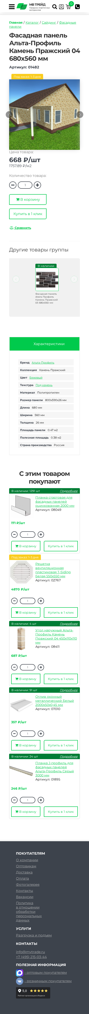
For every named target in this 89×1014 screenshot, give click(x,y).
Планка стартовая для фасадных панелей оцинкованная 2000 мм (54, 501)
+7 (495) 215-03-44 (31, 957)
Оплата (22, 878)
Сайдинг (49, 22)
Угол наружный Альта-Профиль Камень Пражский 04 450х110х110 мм (56, 636)
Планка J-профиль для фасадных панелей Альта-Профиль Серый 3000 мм (54, 769)
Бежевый (35, 377)
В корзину (29, 199)
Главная (16, 22)
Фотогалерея (27, 884)
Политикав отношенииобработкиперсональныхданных (29, 911)
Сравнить (22, 228)
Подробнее (69, 491)
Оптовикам (26, 866)
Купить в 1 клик (27, 214)
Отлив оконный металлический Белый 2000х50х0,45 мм (54, 701)
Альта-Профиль (43, 362)
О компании (27, 860)
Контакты (24, 891)
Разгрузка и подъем (34, 935)
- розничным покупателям (48, 981)
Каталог (32, 22)
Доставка (24, 872)
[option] (44, 116)
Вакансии (24, 897)
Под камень (44, 385)
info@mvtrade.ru (30, 952)
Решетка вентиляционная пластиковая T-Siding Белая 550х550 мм (53, 570)
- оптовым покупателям (45, 972)
